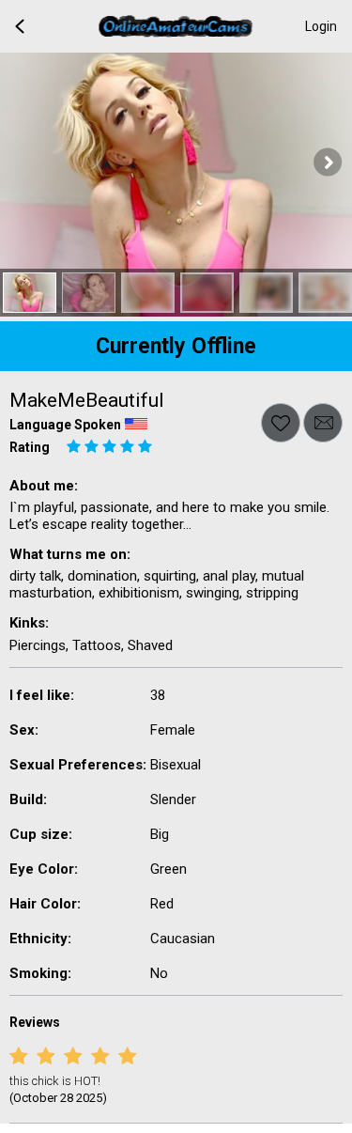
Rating (29, 447)
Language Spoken (65, 424)
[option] (29, 292)
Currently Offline (176, 346)
